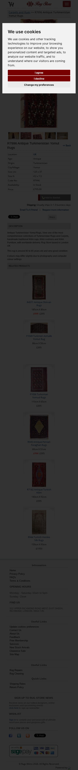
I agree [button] (39, 72)
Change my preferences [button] (39, 84)
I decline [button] (39, 78)
